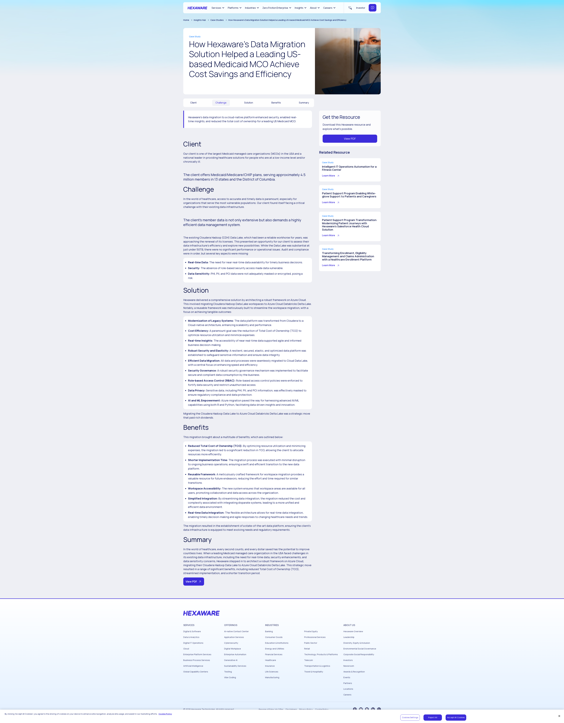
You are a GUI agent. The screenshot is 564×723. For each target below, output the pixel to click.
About (313, 7)
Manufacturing (272, 677)
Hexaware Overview (353, 631)
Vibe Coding (230, 677)
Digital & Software (192, 631)
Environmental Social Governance (359, 648)
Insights (299, 7)
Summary (304, 102)
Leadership (348, 637)
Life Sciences (271, 671)
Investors (348, 660)
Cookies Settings (410, 717)
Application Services (234, 637)
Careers (327, 7)
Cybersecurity (231, 643)
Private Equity (311, 631)
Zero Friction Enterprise (275, 7)
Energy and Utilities (274, 648)
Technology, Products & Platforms (321, 654)
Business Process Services (196, 660)
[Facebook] (355, 709)
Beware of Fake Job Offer (271, 709)
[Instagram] (367, 709)
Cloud (186, 648)
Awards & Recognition (354, 671)
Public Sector (310, 643)
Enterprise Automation (235, 654)
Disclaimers (291, 709)
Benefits (276, 102)
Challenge (220, 102)
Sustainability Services (235, 666)
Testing (228, 671)
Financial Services (273, 654)
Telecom (308, 660)
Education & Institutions (276, 643)
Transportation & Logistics (317, 666)
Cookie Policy (321, 709)
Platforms (233, 7)
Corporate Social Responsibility (358, 654)
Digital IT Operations (193, 643)
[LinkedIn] (373, 709)
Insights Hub (200, 20)
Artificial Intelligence (193, 666)
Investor (360, 7)
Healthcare (270, 660)
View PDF (191, 581)
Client (193, 102)
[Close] (559, 716)
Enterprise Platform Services (197, 654)
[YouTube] (361, 709)
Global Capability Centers (195, 671)
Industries (250, 7)
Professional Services (315, 637)
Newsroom (348, 666)
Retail (307, 648)
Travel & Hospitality (313, 671)
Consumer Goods (274, 637)
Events (346, 677)
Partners (347, 683)
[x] (379, 709)
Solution (248, 102)
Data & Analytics (191, 637)
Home (186, 20)
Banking (269, 631)
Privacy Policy (306, 709)
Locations (348, 689)
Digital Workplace (232, 648)
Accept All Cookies (456, 717)
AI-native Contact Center (236, 631)
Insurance (270, 666)
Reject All (432, 717)
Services (216, 7)
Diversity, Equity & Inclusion (356, 643)
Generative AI (230, 660)
